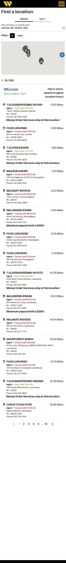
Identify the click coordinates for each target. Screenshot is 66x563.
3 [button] (28, 424)
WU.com (11, 89)
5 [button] (38, 424)
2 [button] (24, 424)
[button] (51, 424)
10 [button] (46, 424)
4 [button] (33, 424)
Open (20, 36)
